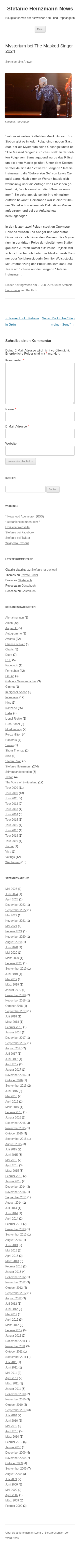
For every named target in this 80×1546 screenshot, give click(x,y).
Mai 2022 (11, 915)
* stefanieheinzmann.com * (22, 521)
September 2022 (15, 910)
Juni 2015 (11, 1154)
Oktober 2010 (14, 1404)
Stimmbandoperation (18, 771)
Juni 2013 (11, 1245)
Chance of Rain (15, 644)
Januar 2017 (13, 1069)
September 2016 (15, 1085)
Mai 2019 (11, 979)
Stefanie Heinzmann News (40, 9)
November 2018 (15, 1000)
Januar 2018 (13, 1032)
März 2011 (12, 1383)
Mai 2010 (11, 1426)
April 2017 (11, 1064)
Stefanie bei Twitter (17, 537)
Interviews (11, 697)
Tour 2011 (11, 798)
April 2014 (11, 1218)
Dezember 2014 (15, 1186)
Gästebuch (25, 580)
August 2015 (13, 1144)
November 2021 (15, 920)
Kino (8, 702)
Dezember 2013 (15, 1229)
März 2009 (12, 1500)
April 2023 (11, 899)
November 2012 (15, 1282)
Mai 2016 (11, 1096)
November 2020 (15, 936)
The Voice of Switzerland (21, 782)
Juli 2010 (11, 1415)
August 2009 (13, 1474)
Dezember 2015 (15, 1122)
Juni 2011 (11, 1367)
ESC (8, 660)
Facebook (11, 665)
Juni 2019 (11, 974)
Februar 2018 (13, 1027)
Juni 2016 (11, 1091)
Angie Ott (11, 628)
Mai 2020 (11, 952)
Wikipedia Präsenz (17, 543)
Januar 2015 (13, 1181)
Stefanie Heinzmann (18, 766)
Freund (9, 676)
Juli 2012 (11, 1303)
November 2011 (15, 1346)
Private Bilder (29, 575)
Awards (10, 638)
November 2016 (15, 1075)
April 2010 (11, 1431)
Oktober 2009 (14, 1463)
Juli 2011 (11, 1362)
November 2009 (15, 1458)
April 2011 (11, 1378)
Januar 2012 (13, 1335)
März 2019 (12, 984)
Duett (8, 654)
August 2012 (13, 1298)
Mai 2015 (11, 1160)
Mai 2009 (11, 1489)
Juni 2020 (11, 947)
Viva (8, 851)
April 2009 (11, 1495)
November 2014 (15, 1192)
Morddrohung (13, 729)
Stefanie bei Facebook (19, 532)
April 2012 (11, 1319)
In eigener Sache (16, 692)
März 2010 (12, 1436)
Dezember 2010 (15, 1394)
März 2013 (12, 1261)
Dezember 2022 (15, 904)
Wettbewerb (12, 862)
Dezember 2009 (15, 1452)
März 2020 (12, 958)
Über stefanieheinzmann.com (23, 1532)
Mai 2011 (11, 1372)
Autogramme (13, 633)
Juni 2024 (11, 894)
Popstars (11, 740)
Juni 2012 (11, 1309)
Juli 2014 (11, 1208)
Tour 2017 (11, 830)
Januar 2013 (13, 1271)
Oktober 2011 (13, 1351)
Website (11, 443)
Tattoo (9, 777)
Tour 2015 (11, 819)
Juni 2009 (11, 1484)
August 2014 (13, 1202)
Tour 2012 (11, 803)
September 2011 (15, 1357)
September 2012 (15, 1293)
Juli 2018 (11, 1016)
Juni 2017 (11, 1059)
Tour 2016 (11, 825)
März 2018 (12, 1021)
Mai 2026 (11, 888)
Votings (10, 857)
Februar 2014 (13, 1224)
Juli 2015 (11, 1149)
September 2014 (15, 1197)
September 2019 (15, 968)
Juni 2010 (11, 1420)
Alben (9, 623)
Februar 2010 (13, 1442)
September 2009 (15, 1468)
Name (10, 409)
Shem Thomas (14, 750)
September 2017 (15, 1043)
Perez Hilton (13, 734)
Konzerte (11, 708)
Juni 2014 (11, 1213)
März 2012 (12, 1325)
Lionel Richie (13, 718)
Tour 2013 (11, 809)
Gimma (10, 686)
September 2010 (15, 1410)
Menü (40, 29)
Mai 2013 (11, 1250)
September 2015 (15, 1138)
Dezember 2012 (15, 1277)
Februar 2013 (13, 1266)
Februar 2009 (13, 1505)
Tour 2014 (11, 814)
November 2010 (15, 1399)
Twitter (9, 846)
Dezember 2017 (15, 1037)
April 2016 (11, 1101)
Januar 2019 (13, 990)
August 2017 (13, 1048)
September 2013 (15, 1234)
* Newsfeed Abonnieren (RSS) (24, 516)
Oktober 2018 (14, 1005)
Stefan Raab (13, 761)
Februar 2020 (13, 963)
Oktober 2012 (14, 1287)
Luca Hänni (12, 724)
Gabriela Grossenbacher (20, 681)
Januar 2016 (13, 1117)
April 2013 (11, 1255)
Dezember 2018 (15, 995)
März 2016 (12, 1107)
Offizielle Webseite (17, 527)
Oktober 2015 (14, 1133)
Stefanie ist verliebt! (44, 569)
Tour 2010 (11, 793)
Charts (9, 649)
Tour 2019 (11, 841)
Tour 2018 (11, 835)
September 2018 (15, 1011)
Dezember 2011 (15, 1341)
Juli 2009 (11, 1479)
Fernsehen (12, 670)
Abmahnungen (14, 617)
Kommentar (14, 360)
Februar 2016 (13, 1112)
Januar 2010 (13, 1447)
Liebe (8, 713)
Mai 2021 (11, 926)
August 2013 (13, 1239)
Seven (9, 745)
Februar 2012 (13, 1330)
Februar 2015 (13, 1176)
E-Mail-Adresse (17, 426)
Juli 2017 (11, 1053)
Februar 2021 (13, 931)
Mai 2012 (11, 1314)
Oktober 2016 (14, 1080)
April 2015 (11, 1165)
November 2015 (15, 1128)
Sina (8, 755)
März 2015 (12, 1170)
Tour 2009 (11, 787)
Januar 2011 (13, 1388)
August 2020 (13, 942)
